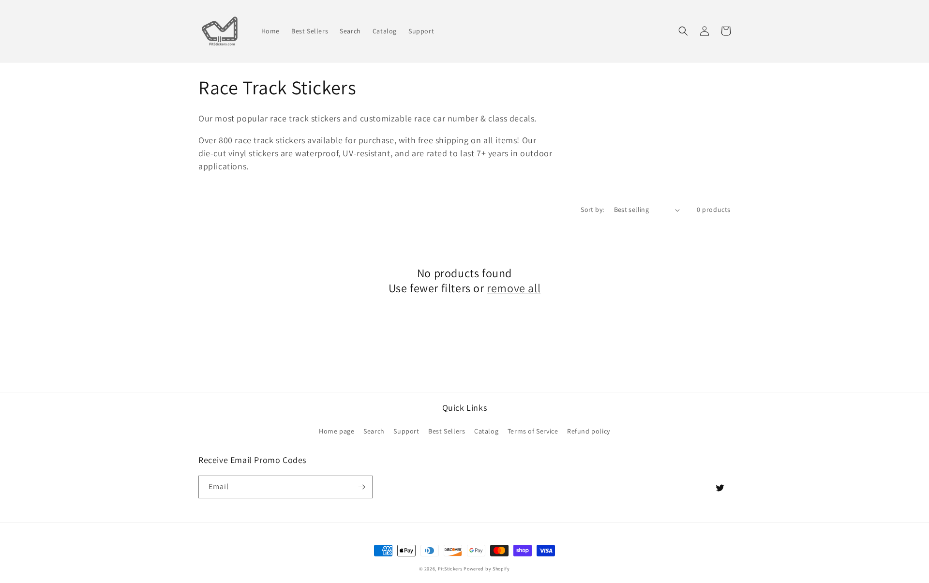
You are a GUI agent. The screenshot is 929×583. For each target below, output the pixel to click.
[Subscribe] (361, 487)
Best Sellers (446, 431)
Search (374, 431)
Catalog (486, 431)
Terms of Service (533, 431)
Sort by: (592, 209)
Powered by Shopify (487, 569)
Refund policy (588, 431)
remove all (513, 288)
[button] (683, 31)
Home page (336, 431)
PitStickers (450, 569)
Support (406, 431)
